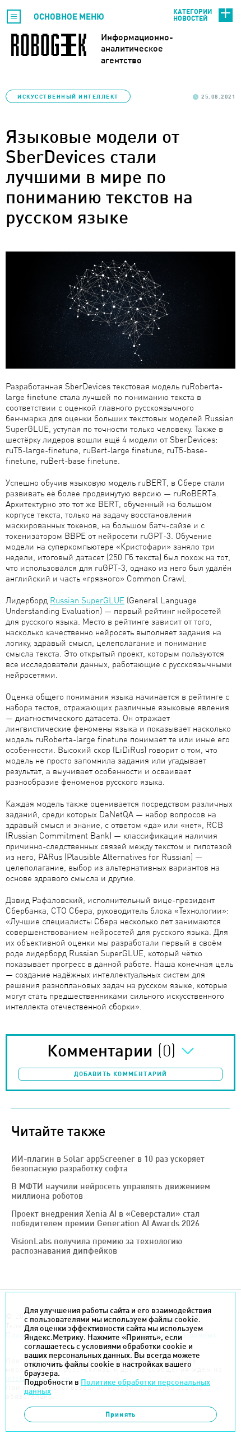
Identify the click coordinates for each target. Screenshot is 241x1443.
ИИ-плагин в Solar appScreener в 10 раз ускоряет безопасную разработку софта (108, 1163)
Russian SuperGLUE (87, 600)
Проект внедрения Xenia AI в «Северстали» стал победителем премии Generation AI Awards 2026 (105, 1218)
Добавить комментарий (121, 1073)
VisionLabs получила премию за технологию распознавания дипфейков (96, 1245)
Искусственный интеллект (68, 96)
